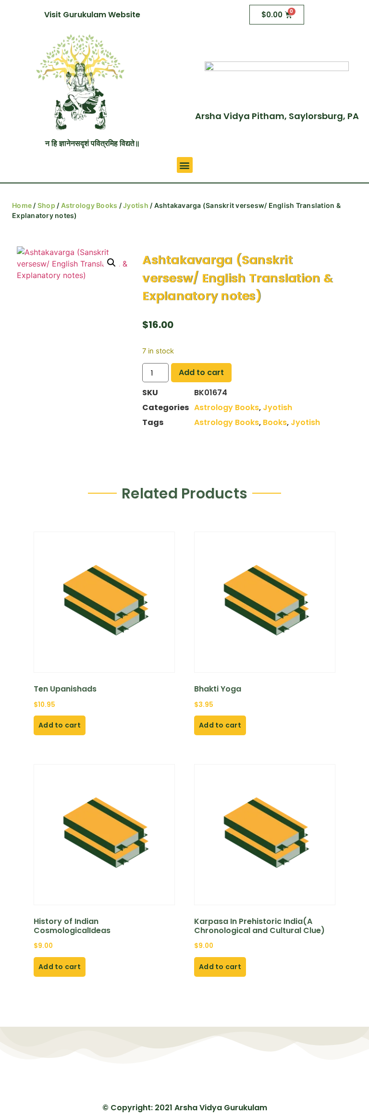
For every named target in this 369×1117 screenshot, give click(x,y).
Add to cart (201, 372)
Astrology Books (89, 205)
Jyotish (135, 205)
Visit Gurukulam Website (92, 14)
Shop (46, 205)
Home (22, 205)
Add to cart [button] (59, 725)
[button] (185, 165)
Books (275, 422)
